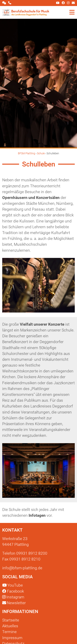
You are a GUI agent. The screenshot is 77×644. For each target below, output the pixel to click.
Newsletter (16, 603)
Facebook (15, 591)
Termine (9, 632)
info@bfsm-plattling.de (22, 568)
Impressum (12, 638)
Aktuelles (10, 626)
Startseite (10, 620)
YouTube (15, 585)
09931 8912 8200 (31, 553)
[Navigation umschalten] (72, 12)
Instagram (15, 597)
